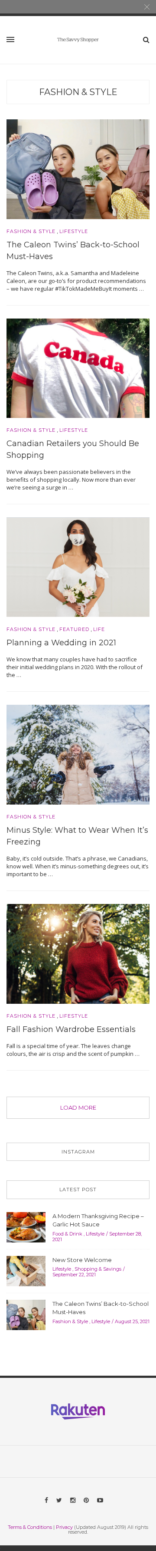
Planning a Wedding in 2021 (61, 642)
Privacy (64, 1527)
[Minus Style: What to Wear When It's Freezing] (78, 753)
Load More (78, 1107)
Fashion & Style (78, 92)
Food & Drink (67, 1234)
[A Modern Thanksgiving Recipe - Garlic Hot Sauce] (26, 1226)
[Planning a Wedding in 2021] (78, 566)
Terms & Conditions (30, 1527)
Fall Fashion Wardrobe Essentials (71, 1029)
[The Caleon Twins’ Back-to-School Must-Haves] (78, 168)
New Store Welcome (82, 1259)
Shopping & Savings (98, 1269)
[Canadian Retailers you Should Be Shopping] (78, 367)
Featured (74, 629)
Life (99, 629)
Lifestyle (73, 231)
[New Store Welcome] (26, 1270)
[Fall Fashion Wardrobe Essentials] (78, 953)
